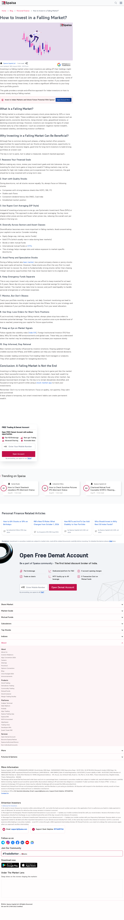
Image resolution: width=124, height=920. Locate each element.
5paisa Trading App (7, 714)
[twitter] (13, 842)
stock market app (44, 382)
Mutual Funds (5, 691)
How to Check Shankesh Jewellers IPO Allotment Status (21, 488)
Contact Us (5, 793)
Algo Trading (5, 711)
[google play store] (10, 866)
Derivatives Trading (7, 686)
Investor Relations (7, 655)
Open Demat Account (62, 587)
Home (4, 11)
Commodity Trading (7, 688)
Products (4, 680)
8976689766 (59, 829)
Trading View (5, 725)
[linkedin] (22, 842)
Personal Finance (23, 11)
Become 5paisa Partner (9, 739)
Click (110, 541)
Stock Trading (5, 683)
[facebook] (17, 842)
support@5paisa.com (19, 829)
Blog (11, 11)
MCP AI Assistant (7, 719)
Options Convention (7, 668)
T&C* (42, 592)
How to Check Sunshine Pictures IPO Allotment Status (63, 488)
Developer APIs (6, 727)
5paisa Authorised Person (10, 742)
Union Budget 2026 (7, 674)
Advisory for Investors (9, 806)
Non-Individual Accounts (9, 745)
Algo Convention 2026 (8, 657)
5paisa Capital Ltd (9, 63)
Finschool (4, 665)
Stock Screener (6, 694)
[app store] (28, 866)
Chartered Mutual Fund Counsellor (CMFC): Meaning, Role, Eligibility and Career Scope (104, 488)
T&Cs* (29, 458)
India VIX (32, 332)
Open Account (18, 454)
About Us (4, 652)
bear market (28, 262)
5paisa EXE (5, 717)
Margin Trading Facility (8, 696)
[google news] (32, 842)
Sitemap (4, 663)
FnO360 (3, 708)
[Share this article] (26, 63)
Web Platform (5, 706)
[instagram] (8, 842)
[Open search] (116, 3)
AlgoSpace (4, 722)
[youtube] (27, 842)
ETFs (30, 246)
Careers (4, 660)
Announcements (6, 676)
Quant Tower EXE (6, 730)
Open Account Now (63, 100)
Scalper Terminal (6, 703)
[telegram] (3, 842)
